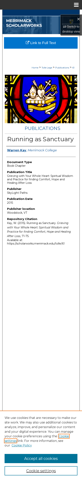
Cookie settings (41, 471)
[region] (41, 445)
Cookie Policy (22, 445)
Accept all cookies (41, 458)
